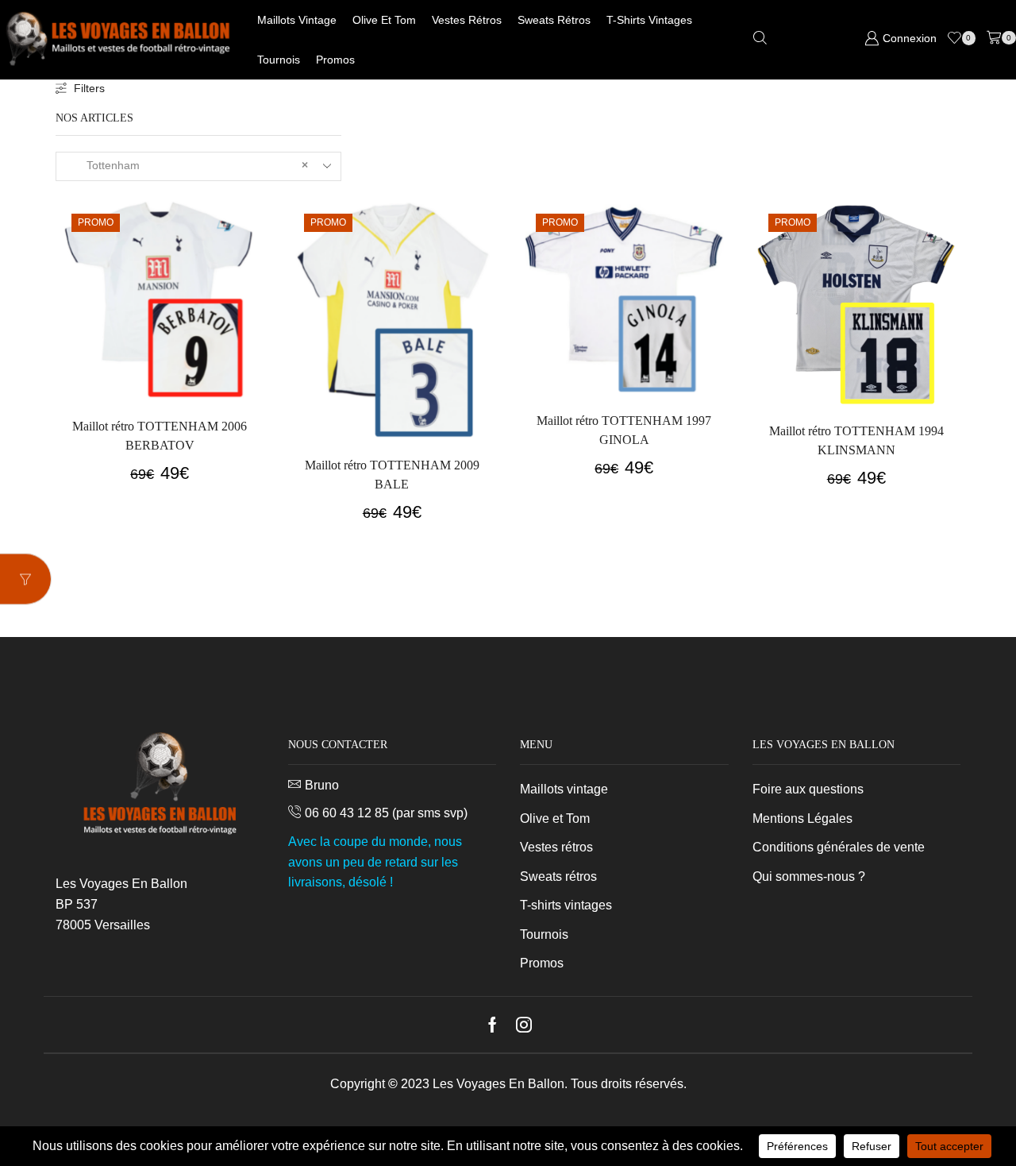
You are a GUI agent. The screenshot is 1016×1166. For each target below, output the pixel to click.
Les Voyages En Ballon (498, 1084)
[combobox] (198, 166)
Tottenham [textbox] (187, 165)
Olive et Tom (384, 20)
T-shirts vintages (649, 20)
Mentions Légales (802, 818)
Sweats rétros (554, 20)
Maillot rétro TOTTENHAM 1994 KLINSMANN (856, 440)
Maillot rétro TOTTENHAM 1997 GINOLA (624, 430)
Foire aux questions (808, 789)
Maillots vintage (297, 20)
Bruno (322, 785)
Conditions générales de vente (838, 847)
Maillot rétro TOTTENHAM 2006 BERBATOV (159, 435)
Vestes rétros (467, 20)
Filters (89, 88)
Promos (335, 59)
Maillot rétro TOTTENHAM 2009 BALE (392, 474)
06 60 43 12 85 (347, 813)
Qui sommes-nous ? (808, 876)
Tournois (278, 59)
